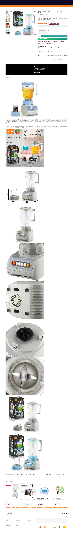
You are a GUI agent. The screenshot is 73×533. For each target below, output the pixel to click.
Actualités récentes (29, 521)
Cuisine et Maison (52, 55)
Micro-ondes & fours (45, 499)
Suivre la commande (29, 520)
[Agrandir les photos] (35, 34)
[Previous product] (38, 9)
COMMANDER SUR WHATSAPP (43, 38)
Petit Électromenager (64, 55)
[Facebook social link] (63, 56)
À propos (7, 520)
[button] (7, 35)
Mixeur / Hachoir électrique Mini (57, 498)
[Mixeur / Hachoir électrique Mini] (60, 490)
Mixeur (56, 55)
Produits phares (18, 521)
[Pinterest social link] (65, 56)
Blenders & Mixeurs (47, 55)
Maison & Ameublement (9, 501)
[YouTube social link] (65, 513)
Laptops (17, 524)
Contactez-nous (8, 525)
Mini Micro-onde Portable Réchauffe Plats (42, 498)
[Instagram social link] (64, 513)
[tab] (7, 78)
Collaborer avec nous (8, 524)
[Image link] (10, 513)
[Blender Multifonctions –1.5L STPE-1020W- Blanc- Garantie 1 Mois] (13, 491)
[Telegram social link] (67, 56)
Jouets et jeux (18, 525)
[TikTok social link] (66, 513)
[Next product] (39, 9)
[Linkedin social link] (66, 56)
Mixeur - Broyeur (59, 55)
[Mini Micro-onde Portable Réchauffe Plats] (44, 490)
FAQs (6, 521)
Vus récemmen (18, 520)
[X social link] (64, 56)
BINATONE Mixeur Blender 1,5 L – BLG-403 (31, 474)
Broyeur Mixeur (34, 498)
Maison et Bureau (23, 499)
